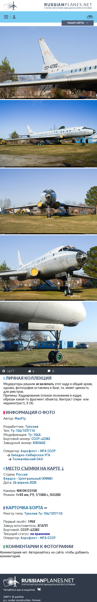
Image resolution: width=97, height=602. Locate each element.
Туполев (31, 426)
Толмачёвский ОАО (27, 459)
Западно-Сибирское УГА (30, 455)
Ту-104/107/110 (23, 430)
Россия (22, 474)
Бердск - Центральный (28, 478)
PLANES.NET (68, 4)
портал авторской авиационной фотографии (68, 8)
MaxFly (20, 418)
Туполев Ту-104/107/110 (43, 513)
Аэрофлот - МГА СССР (38, 451)
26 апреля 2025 (25, 482)
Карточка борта (24, 507)
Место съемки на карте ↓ (35, 468)
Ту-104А (34, 434)
